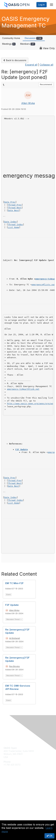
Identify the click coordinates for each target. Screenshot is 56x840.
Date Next (13, 210)
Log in (41, 4)
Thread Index (15, 224)
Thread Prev (15, 205)
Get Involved (10, 785)
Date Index (10, 222)
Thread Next (15, 207)
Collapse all (46, 64)
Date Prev (9, 202)
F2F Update (21, 449)
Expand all (31, 64)
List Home (13, 227)
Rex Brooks (14, 666)
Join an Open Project (14, 789)
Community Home (11, 38)
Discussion (33, 38)
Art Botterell (14, 638)
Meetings (8, 44)
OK (50, 835)
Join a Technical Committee (18, 794)
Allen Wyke (28, 103)
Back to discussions (15, 60)
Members (27, 44)
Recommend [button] (46, 84)
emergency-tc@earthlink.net (23, 389)
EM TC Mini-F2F (14, 583)
